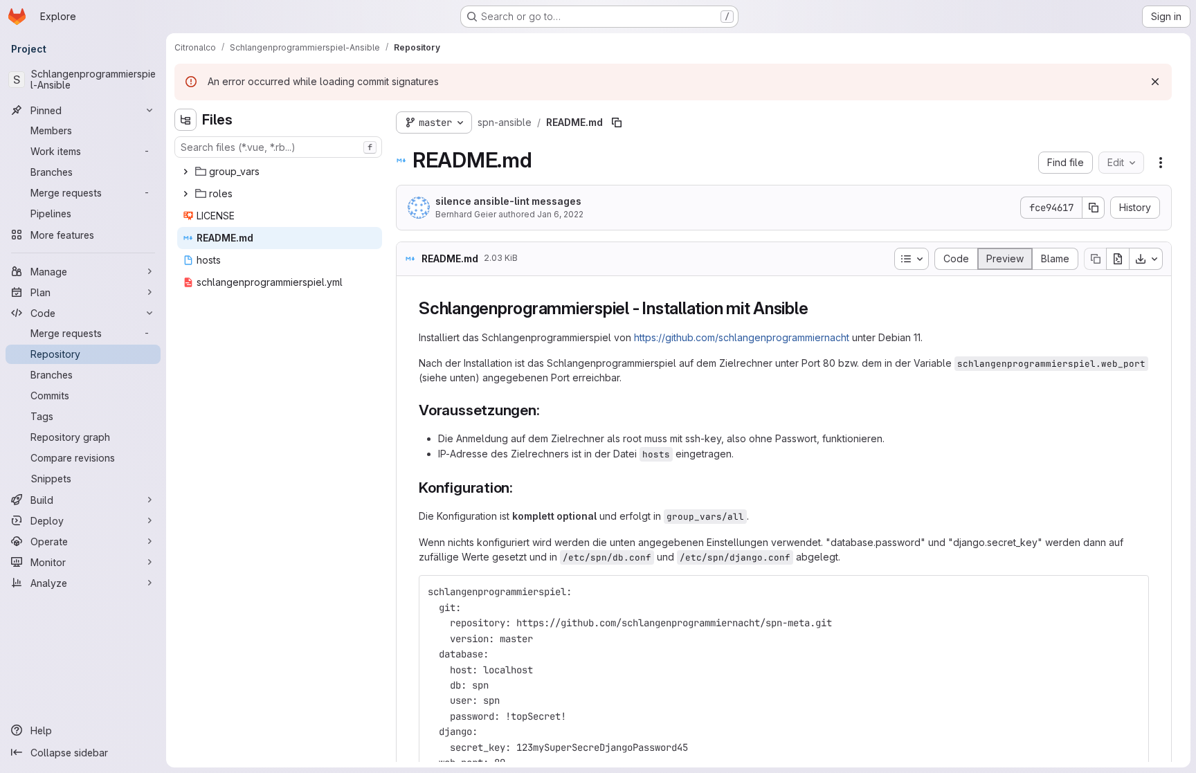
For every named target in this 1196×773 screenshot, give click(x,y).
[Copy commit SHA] (1093, 208)
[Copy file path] (617, 122)
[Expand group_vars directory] (185, 171)
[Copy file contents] (1095, 259)
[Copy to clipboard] (1132, 592)
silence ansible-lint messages (508, 201)
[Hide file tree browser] (185, 120)
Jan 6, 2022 (560, 214)
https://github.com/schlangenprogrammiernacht (741, 337)
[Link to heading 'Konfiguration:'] (521, 487)
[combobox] (278, 147)
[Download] (1146, 259)
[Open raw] (1118, 259)
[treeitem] (279, 172)
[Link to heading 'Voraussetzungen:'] (548, 410)
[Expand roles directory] (185, 193)
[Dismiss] (1155, 81)
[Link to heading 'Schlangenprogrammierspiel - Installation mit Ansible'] (817, 308)
